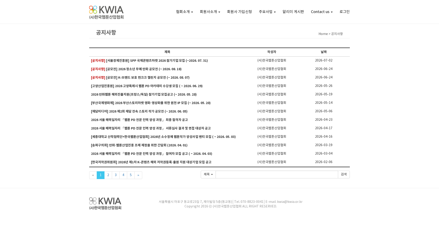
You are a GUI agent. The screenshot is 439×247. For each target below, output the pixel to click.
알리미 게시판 (293, 12)
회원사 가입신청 (239, 12)
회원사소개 (209, 12)
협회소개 (183, 12)
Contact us (320, 12)
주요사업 (266, 12)
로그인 (345, 12)
